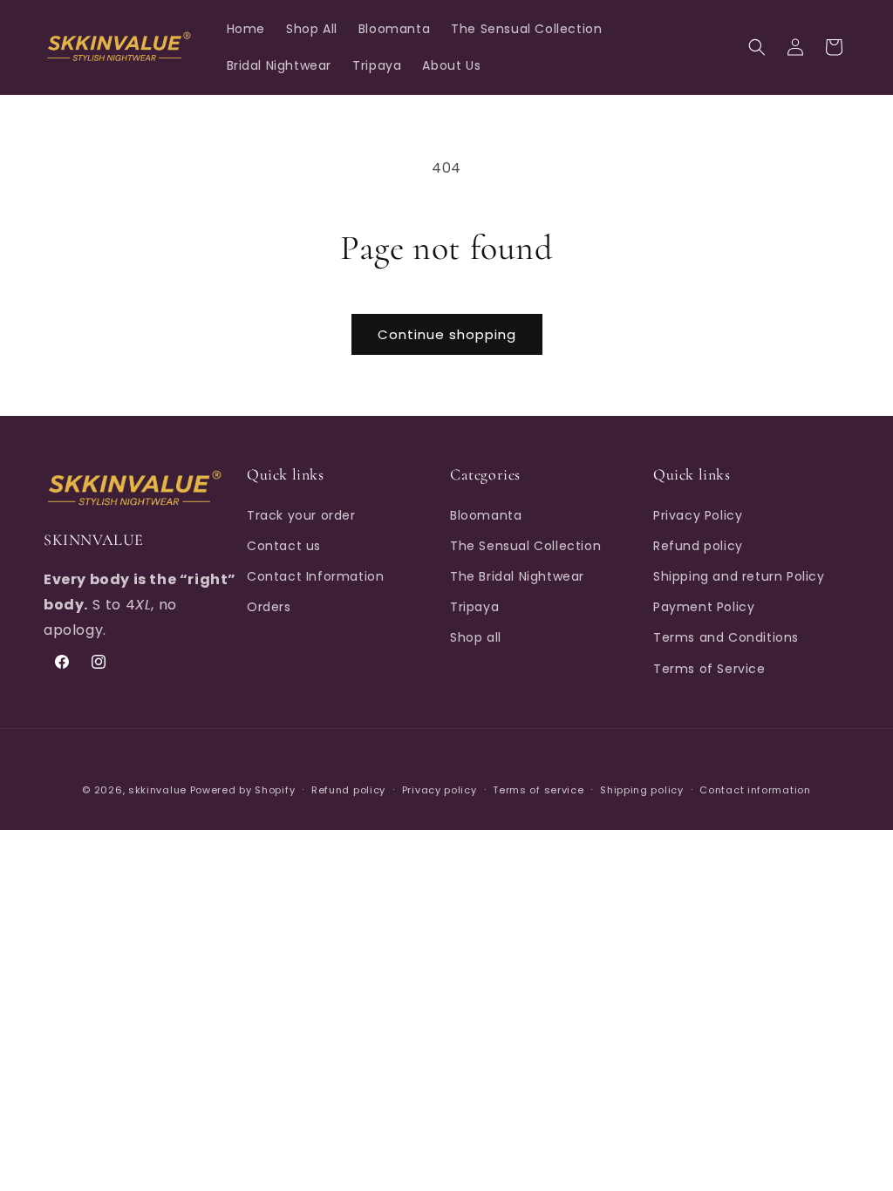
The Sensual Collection (525, 546)
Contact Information (315, 576)
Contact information (754, 790)
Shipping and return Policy (739, 576)
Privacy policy (439, 790)
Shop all (475, 637)
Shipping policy (642, 790)
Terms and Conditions (726, 637)
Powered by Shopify (243, 790)
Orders (269, 607)
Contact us (284, 546)
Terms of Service (709, 668)
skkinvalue (157, 790)
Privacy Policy (697, 515)
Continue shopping (447, 334)
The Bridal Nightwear (517, 576)
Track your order (301, 515)
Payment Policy (703, 607)
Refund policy (698, 546)
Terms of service (538, 790)
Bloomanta (485, 515)
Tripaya (474, 607)
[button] (757, 47)
